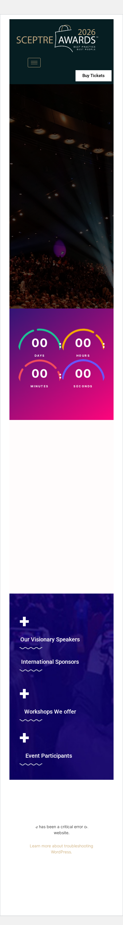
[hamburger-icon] (34, 62)
